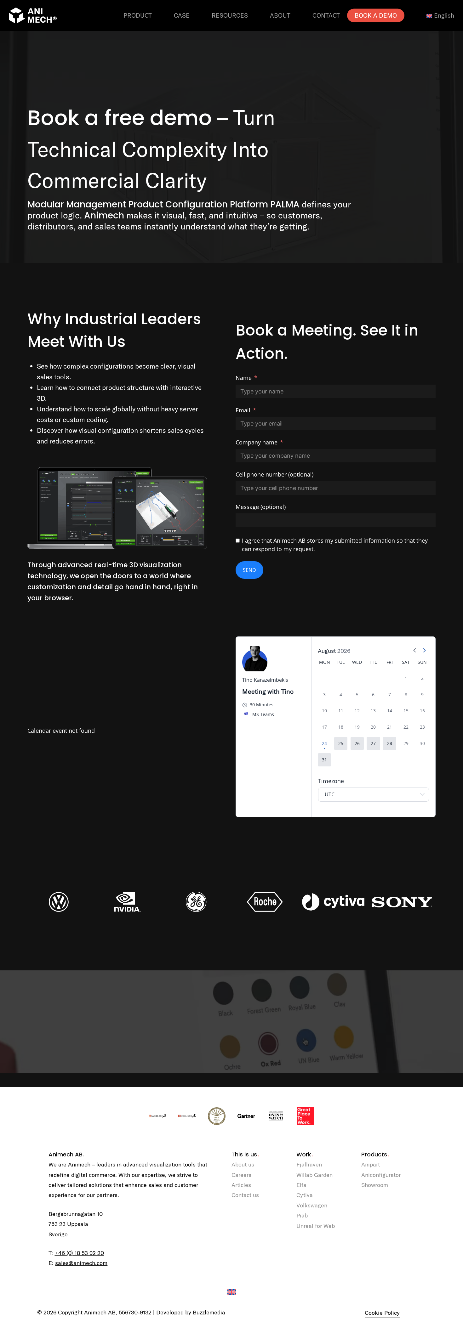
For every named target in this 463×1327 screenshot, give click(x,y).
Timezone (331, 781)
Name (244, 377)
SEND (249, 570)
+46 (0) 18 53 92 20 (79, 1252)
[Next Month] (424, 651)
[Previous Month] (415, 651)
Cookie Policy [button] (382, 1312)
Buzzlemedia (209, 1312)
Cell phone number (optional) (274, 474)
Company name (256, 442)
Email (243, 410)
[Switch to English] (231, 1292)
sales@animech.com (81, 1263)
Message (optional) (261, 507)
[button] (340, 743)
